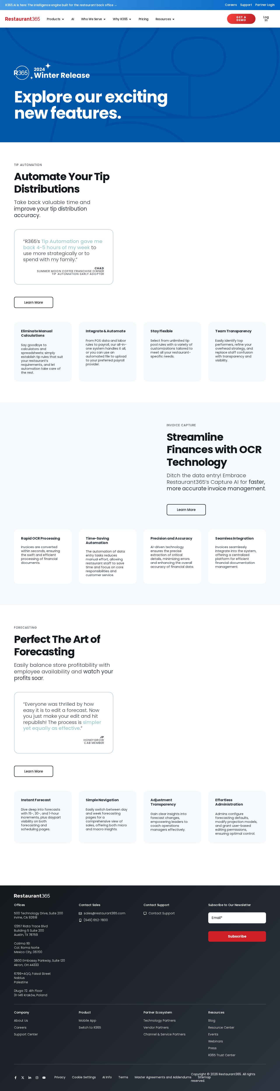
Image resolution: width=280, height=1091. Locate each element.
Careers (231, 5)
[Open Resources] (173, 19)
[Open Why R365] (130, 19)
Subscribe (237, 936)
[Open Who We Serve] (104, 19)
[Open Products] (63, 19)
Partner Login (265, 5)
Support (246, 5)
